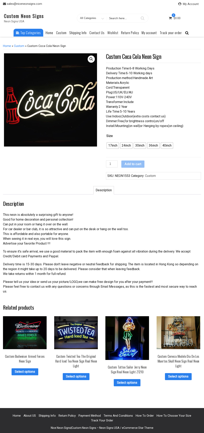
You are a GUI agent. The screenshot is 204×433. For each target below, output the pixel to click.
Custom (61, 32)
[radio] (113, 146)
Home (49, 32)
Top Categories (30, 32)
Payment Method (89, 415)
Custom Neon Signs (24, 15)
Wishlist (112, 32)
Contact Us (97, 32)
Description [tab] (104, 190)
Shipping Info (78, 32)
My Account (191, 4)
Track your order (171, 32)
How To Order (145, 415)
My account (149, 32)
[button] (91, 59)
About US (30, 415)
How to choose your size (174, 415)
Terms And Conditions (118, 415)
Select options (25, 372)
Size (109, 136)
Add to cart (133, 164)
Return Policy (130, 32)
